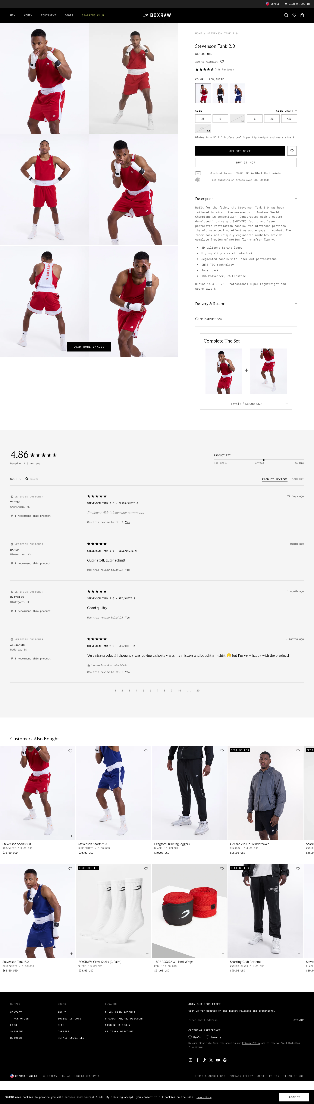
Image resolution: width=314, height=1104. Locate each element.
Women (28, 15)
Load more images (89, 346)
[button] (115, 691)
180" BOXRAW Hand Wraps (173, 962)
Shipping (17, 1031)
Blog (61, 1025)
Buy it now (246, 162)
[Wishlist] (294, 15)
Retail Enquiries (71, 1037)
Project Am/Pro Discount (124, 1018)
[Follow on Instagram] (190, 1060)
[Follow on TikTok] (204, 1060)
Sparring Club (93, 15)
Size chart (284, 110)
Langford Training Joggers (172, 844)
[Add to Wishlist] (222, 62)
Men (12, 15)
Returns (16, 1037)
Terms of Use (293, 1076)
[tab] (275, 479)
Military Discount (119, 1031)
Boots (69, 15)
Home (198, 33)
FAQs (13, 1025)
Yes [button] (127, 522)
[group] (203, 93)
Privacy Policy (251, 1043)
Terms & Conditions (210, 1076)
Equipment (48, 15)
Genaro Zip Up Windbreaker (249, 844)
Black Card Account (120, 1012)
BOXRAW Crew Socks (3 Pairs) (99, 962)
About (62, 1012)
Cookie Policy (268, 1076)
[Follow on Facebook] (197, 1060)
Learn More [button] (204, 1097)
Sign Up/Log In (299, 3)
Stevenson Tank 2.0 (16, 962)
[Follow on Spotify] (225, 1060)
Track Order (19, 1018)
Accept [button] (294, 1097)
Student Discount (118, 1025)
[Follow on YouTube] (218, 1060)
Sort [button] (14, 478)
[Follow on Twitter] (211, 1060)
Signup (298, 1020)
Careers (63, 1031)
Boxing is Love (69, 1018)
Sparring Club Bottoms (245, 962)
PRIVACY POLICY (241, 1076)
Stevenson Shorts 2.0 (17, 844)
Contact (16, 1012)
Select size (240, 151)
